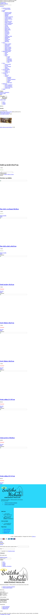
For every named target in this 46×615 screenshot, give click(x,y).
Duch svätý (7, 27)
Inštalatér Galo (5, 608)
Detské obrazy (7, 44)
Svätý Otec (7, 34)
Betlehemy (9, 77)
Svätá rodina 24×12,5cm (7, 476)
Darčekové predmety (6, 8)
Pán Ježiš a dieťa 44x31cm (8, 246)
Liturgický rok (5, 72)
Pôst (5, 73)
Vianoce (6, 25)
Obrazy (3, 42)
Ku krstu (6, 65)
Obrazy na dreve (8, 46)
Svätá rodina (9, 82)
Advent (6, 76)
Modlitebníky (7, 37)
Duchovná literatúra (8, 18)
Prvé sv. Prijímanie (8, 85)
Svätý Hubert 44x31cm (7, 361)
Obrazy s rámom (8, 43)
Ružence (6, 54)
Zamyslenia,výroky (8, 21)
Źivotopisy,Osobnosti (9, 16)
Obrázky (6, 52)
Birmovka (7, 30)
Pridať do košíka (3, 173)
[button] (3, 215)
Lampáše (9, 80)
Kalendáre (7, 40)
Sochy (6, 55)
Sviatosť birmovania (8, 86)
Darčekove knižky (8, 12)
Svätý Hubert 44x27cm (7, 323)
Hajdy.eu (34, 536)
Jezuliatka (9, 78)
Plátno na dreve (8, 49)
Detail (1, 216)
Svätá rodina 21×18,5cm (7, 399)
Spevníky (6, 26)
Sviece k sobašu (8, 64)
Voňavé (6, 67)
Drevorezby (7, 45)
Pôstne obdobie (8, 29)
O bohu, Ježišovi (8, 17)
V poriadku (2, 614)
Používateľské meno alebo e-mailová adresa (9, 546)
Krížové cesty (7, 28)
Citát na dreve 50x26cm (7, 438)
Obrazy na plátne (8, 48)
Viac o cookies (7, 614)
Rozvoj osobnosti (8, 24)
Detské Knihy (7, 39)
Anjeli (8, 57)
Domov (1, 111)
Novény (6, 20)
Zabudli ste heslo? (11, 551)
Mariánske (7, 14)
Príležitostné (4, 83)
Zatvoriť (1, 542)
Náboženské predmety (6, 51)
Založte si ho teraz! (3, 557)
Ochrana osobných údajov (7, 587)
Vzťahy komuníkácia (9, 23)
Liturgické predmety (6, 69)
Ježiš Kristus (9, 59)
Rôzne (8, 81)
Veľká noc (7, 75)
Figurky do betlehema (11, 79)
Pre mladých (7, 32)
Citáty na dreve (8, 9)
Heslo (1, 548)
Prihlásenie (2, 553)
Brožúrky (6, 38)
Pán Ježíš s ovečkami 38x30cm (9, 209)
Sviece (3, 63)
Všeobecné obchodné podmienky (8, 586)
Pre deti (3, 10)
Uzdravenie (7, 31)
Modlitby (6, 15)
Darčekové (7, 68)
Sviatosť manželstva (8, 84)
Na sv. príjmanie (8, 66)
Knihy (3, 11)
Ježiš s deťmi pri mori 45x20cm (6, 127)
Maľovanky (7, 41)
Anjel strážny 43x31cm (7, 284)
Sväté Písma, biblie (8, 36)
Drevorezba (9, 58)
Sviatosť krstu (7, 87)
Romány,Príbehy (8, 13)
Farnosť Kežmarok (6, 606)
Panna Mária (9, 61)
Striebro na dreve (8, 50)
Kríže (6, 53)
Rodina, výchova (8, 22)
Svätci (8, 62)
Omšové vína (7, 71)
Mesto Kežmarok (5, 607)
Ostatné (6, 35)
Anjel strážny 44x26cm (4, 113)
